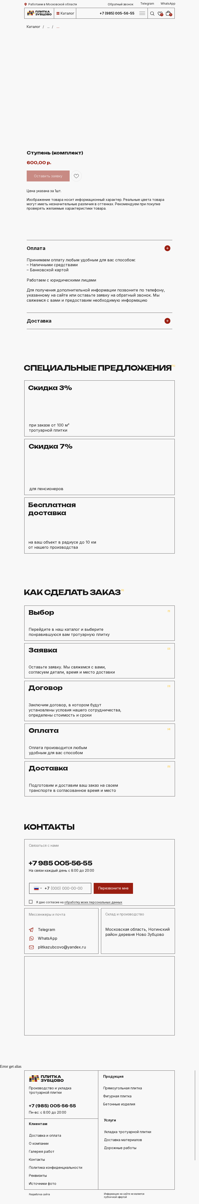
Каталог (33, 27)
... (48, 27)
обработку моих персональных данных (93, 902)
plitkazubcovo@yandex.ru (62, 947)
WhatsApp (47, 938)
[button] (120, 4)
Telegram (46, 929)
